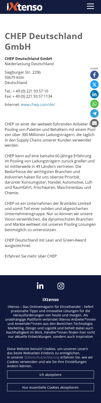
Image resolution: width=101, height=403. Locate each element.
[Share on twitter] (94, 84)
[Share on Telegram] (94, 113)
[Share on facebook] (94, 75)
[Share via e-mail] (94, 123)
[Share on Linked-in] (94, 94)
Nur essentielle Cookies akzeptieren (50, 387)
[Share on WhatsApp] (94, 104)
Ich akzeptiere (50, 374)
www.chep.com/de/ (38, 104)
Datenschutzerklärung (41, 357)
